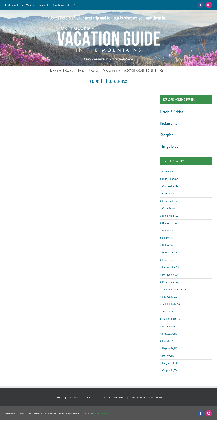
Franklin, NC (168, 341)
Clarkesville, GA (170, 186)
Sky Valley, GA (169, 296)
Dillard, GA (167, 230)
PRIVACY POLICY (101, 413)
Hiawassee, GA (170, 252)
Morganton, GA (170, 274)
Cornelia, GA (168, 208)
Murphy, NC (168, 355)
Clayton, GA (168, 193)
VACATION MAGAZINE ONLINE (147, 397)
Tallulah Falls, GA (171, 304)
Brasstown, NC (169, 333)
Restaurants (168, 123)
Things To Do (169, 146)
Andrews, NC (169, 326)
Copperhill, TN (169, 370)
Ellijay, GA (167, 237)
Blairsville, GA (169, 171)
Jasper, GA (167, 260)
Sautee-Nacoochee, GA (174, 289)
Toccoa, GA (168, 311)
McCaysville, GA (170, 267)
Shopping (166, 134)
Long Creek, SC (170, 363)
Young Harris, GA (171, 319)
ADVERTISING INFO (113, 397)
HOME (58, 397)
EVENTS (74, 397)
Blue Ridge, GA (170, 178)
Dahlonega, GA (170, 215)
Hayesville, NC (169, 348)
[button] (161, 70)
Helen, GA (167, 245)
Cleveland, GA (169, 201)
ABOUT (90, 397)
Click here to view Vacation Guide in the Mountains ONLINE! (40, 5)
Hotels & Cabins (171, 112)
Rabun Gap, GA (170, 282)
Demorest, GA (169, 223)
